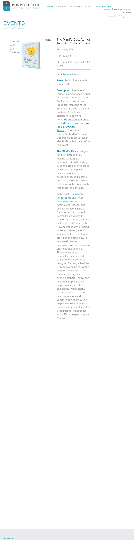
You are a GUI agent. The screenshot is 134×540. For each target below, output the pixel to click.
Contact (107, 9)
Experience (75, 6)
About (50, 6)
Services (61, 6)
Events (89, 6)
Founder (15, 41)
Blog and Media (104, 6)
